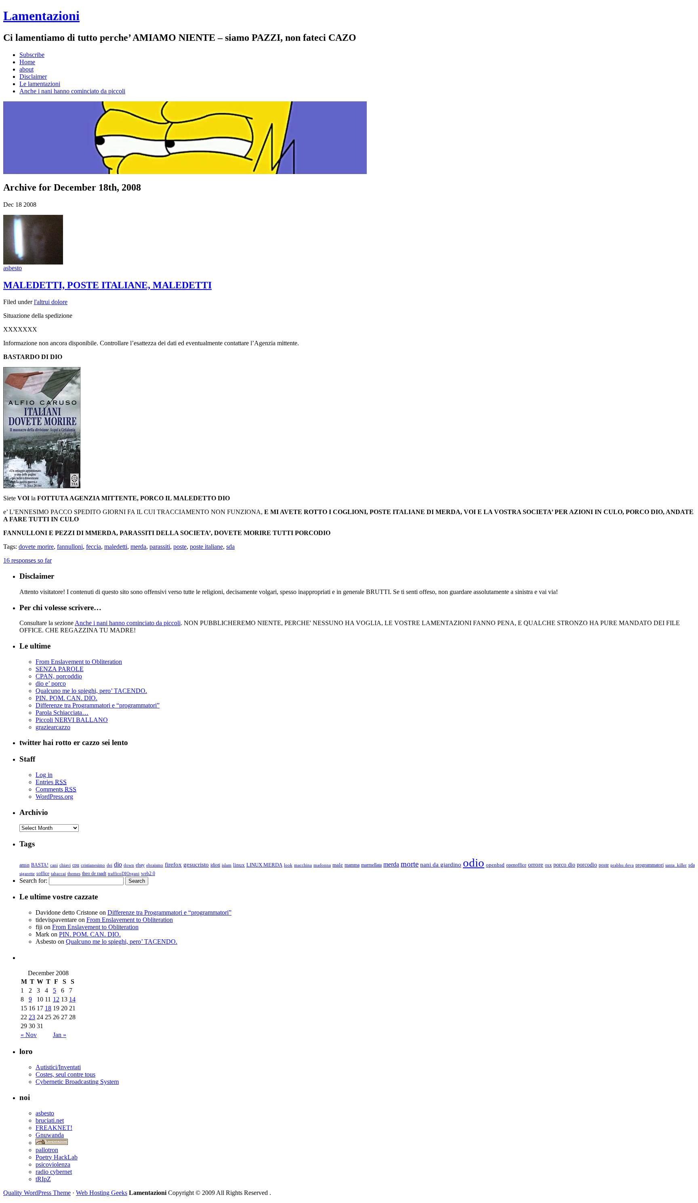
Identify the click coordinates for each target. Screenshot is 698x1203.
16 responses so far (27, 560)
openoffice (516, 865)
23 (32, 1017)
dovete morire (36, 546)
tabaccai (58, 873)
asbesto (12, 268)
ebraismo (154, 865)
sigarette (27, 873)
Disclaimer (33, 76)
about (26, 69)
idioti (215, 865)
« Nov (29, 1034)
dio (118, 864)
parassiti (159, 546)
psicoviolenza (53, 1164)
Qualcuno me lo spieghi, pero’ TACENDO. (91, 690)
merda (138, 546)
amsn (24, 865)
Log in (44, 774)
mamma (352, 865)
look (288, 865)
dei (109, 865)
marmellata (371, 865)
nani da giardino (440, 864)
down (129, 865)
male (337, 865)
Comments (56, 789)
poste (180, 546)
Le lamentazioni (39, 83)
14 (72, 999)
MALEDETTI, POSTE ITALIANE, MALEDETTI (107, 285)
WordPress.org (54, 796)
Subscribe (31, 54)
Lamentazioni (41, 15)
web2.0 (148, 873)
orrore (535, 864)
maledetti (115, 546)
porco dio (564, 865)
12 (56, 999)
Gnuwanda (50, 1135)
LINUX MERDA (264, 865)
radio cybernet (54, 1171)
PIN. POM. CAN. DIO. (66, 698)
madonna (322, 865)
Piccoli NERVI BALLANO (72, 719)
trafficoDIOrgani (123, 873)
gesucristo (196, 864)
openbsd (495, 865)
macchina (303, 865)
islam (226, 865)
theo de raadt (94, 873)
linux (239, 865)
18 (48, 1008)
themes (73, 873)
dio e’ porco (51, 683)
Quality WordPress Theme (37, 1192)
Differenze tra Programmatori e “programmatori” (98, 705)
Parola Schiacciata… (62, 712)
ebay (140, 865)
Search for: (33, 880)
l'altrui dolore (50, 301)
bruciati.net (50, 1120)
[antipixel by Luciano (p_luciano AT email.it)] (52, 1142)
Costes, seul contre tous (65, 1074)
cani (54, 865)
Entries (51, 782)
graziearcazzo (53, 727)
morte (409, 864)
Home (27, 62)
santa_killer (676, 865)
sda (230, 546)
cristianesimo (93, 865)
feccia (93, 546)
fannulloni (70, 546)
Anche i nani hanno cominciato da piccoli (72, 91)
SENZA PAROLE (60, 669)
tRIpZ (43, 1179)
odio (473, 862)
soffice (42, 873)
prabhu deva (622, 865)
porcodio (587, 865)
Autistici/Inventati (58, 1067)
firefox (173, 864)
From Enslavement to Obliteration (79, 661)
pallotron (47, 1149)
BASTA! (39, 865)
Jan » (59, 1034)
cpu (75, 865)
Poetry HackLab (57, 1157)
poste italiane (206, 546)
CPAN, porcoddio (59, 676)
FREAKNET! (54, 1127)
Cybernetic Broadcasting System (77, 1081)
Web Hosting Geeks (101, 1192)
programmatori (649, 865)
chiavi (65, 865)
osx (548, 865)
